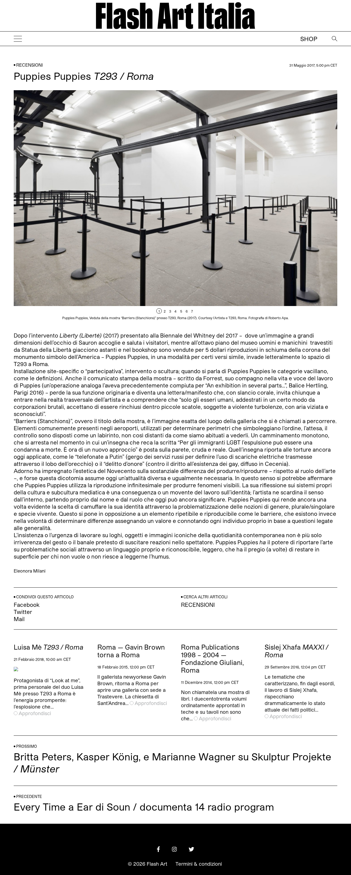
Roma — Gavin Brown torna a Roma (131, 651)
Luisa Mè (48, 647)
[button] (256, 207)
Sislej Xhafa (296, 651)
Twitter (23, 611)
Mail (19, 619)
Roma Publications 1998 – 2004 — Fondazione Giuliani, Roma (212, 658)
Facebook (26, 604)
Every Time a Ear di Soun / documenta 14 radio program (144, 806)
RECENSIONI (29, 64)
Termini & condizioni (199, 864)
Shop (308, 38)
